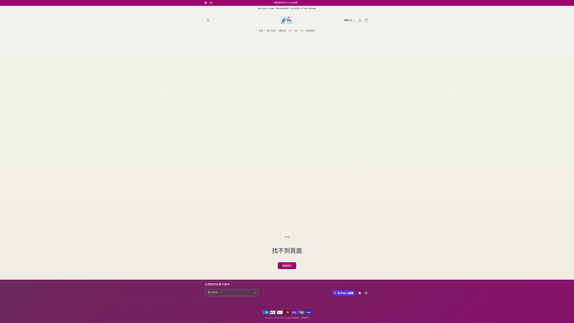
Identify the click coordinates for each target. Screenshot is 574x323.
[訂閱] (255, 292)
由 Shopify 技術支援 (290, 318)
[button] (208, 20)
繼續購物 (287, 265)
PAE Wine (277, 318)
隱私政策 (305, 318)
